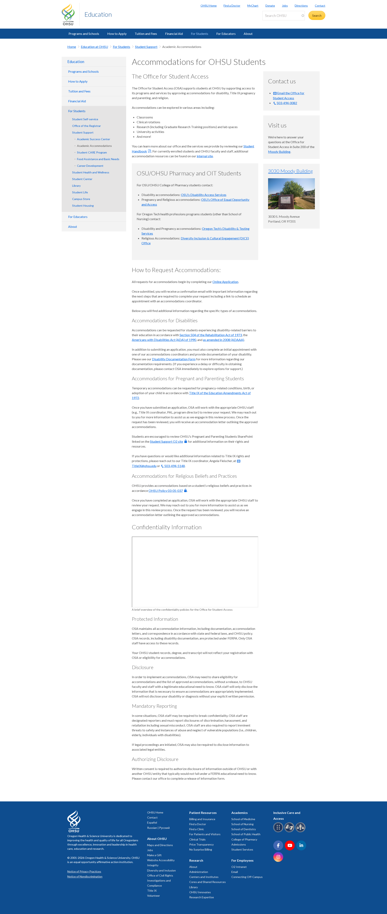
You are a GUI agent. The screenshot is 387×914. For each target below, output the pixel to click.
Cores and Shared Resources (207, 882)
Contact (320, 5)
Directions (301, 5)
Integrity (152, 865)
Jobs (285, 5)
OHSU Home (209, 5)
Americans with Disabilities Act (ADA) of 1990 (164, 340)
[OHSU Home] (70, 14)
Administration (198, 872)
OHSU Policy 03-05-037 (166, 490)
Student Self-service (85, 119)
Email (234, 872)
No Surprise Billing (200, 849)
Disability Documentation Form (174, 359)
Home (71, 47)
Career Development (90, 165)
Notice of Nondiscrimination (84, 876)
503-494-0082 (287, 103)
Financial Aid (174, 33)
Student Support (146, 47)
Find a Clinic (196, 829)
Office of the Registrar (86, 125)
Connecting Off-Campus (247, 877)
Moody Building (279, 151)
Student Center (82, 179)
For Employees (242, 860)
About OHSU (157, 838)
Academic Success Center (93, 139)
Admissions (238, 844)
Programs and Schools (84, 33)
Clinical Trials (197, 839)
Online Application (225, 282)
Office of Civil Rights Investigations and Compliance (160, 880)
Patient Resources (203, 813)
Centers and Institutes (203, 877)
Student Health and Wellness (90, 172)
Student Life (80, 192)
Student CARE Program (92, 152)
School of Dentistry (243, 829)
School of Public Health (245, 834)
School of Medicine (243, 819)
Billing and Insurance (202, 819)
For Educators (226, 33)
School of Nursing (242, 824)
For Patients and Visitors (205, 834)
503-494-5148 (174, 466)
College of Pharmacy (244, 839)
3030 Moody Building (290, 171)
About (248, 33)
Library (76, 185)
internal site (205, 156)
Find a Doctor (232, 5)
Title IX (152, 890)
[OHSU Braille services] (278, 831)
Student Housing (83, 205)
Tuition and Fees (146, 33)
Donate (270, 5)
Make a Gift (154, 855)
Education (98, 14)
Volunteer (153, 895)
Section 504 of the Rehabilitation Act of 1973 (211, 335)
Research (196, 860)
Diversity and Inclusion (161, 870)
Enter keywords (275, 23)
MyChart (252, 5)
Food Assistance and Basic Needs (98, 159)
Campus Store (81, 199)
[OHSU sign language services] (289, 831)
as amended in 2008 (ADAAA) (223, 340)
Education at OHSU (94, 47)
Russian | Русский (158, 827)
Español (152, 822)
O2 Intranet (239, 866)
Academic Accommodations (94, 145)
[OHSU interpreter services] (301, 831)
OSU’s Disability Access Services (203, 195)
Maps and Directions (160, 845)
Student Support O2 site (166, 441)
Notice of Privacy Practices (84, 871)
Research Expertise (201, 897)
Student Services (242, 849)
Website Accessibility (161, 860)
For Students (199, 33)
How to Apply (117, 33)
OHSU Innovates (200, 892)
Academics (239, 813)
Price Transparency (201, 844)
